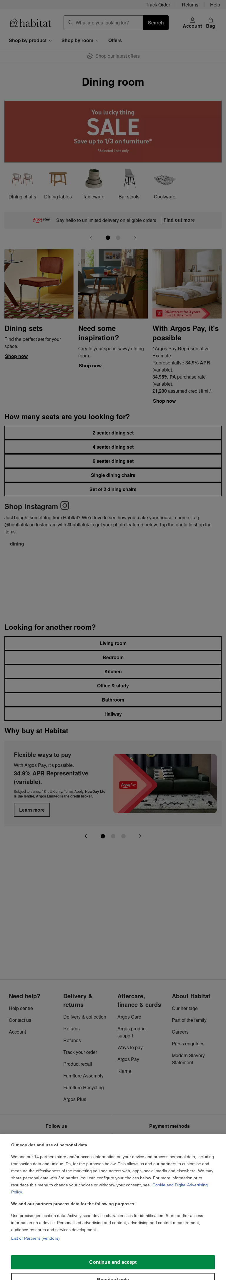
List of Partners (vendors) (35, 1238)
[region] (113, 1207)
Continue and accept (113, 1262)
